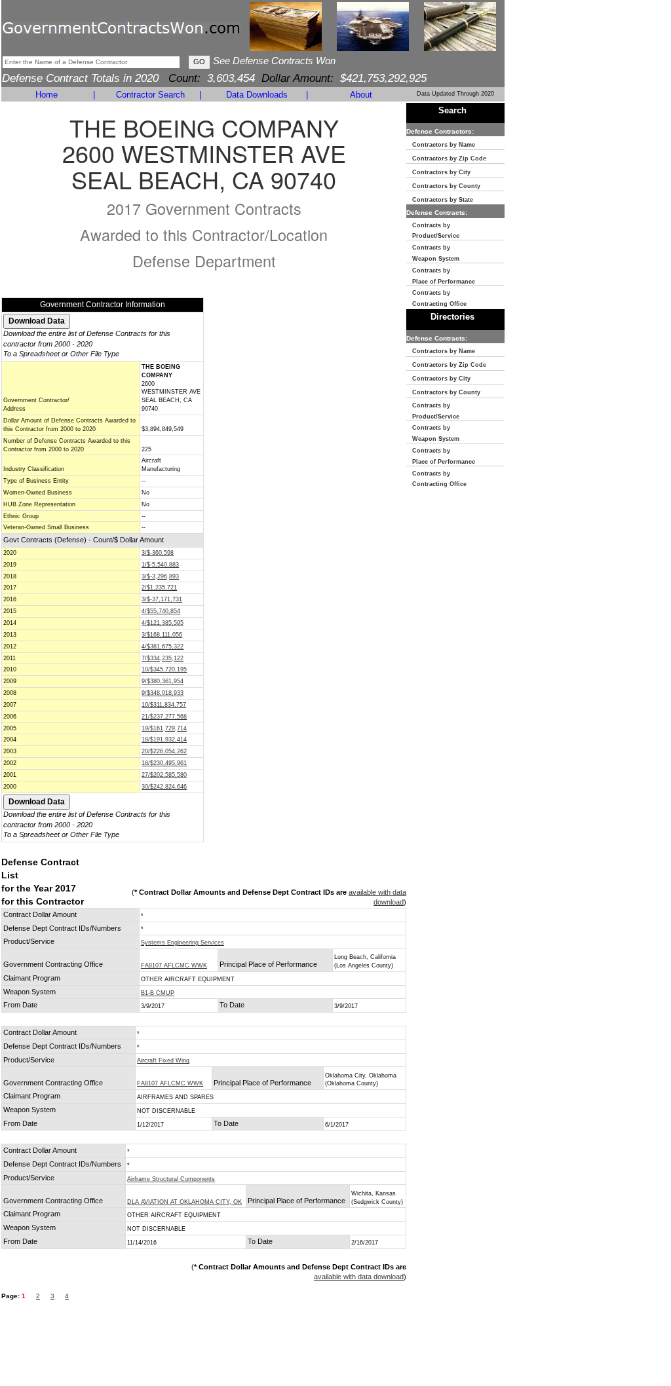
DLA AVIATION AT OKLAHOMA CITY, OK (184, 1202)
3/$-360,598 (158, 553)
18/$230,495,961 (164, 763)
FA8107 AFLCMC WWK (174, 965)
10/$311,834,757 (164, 705)
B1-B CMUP (157, 993)
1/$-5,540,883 (160, 564)
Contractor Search (150, 95)
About (361, 95)
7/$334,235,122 (162, 658)
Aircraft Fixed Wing (163, 1060)
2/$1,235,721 (159, 587)
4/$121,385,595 (162, 623)
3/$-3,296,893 (160, 576)
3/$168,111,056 (162, 634)
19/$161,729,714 (164, 728)
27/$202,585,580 (164, 775)
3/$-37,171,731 (162, 599)
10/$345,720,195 (164, 669)
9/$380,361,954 (162, 681)
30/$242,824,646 (164, 786)
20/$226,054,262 (164, 751)
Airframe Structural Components (171, 1179)
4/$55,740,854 (161, 611)
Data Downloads (257, 95)
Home (46, 95)
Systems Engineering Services (182, 942)
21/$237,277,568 (164, 716)
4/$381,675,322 (162, 646)
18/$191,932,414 (164, 739)
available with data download (359, 1277)
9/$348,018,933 (162, 693)
